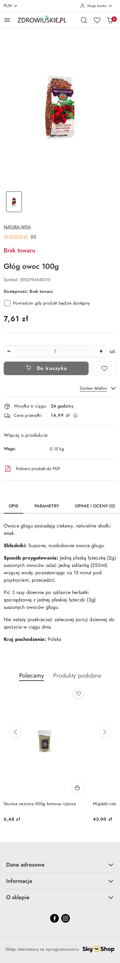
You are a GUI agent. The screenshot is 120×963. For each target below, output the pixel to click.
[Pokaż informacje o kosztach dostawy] (75, 415)
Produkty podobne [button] (77, 675)
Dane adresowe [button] (25, 865)
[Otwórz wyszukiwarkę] (84, 20)
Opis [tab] (13, 506)
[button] (20, 236)
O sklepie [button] (18, 897)
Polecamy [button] (31, 675)
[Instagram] (65, 918)
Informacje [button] (19, 881)
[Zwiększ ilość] (101, 352)
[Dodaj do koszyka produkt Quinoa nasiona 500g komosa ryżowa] (77, 787)
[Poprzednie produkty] (15, 732)
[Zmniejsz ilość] (8, 352)
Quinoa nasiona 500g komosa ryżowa (40, 804)
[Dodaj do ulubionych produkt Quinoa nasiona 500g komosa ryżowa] (78, 693)
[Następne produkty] (104, 732)
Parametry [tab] (46, 506)
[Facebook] (54, 918)
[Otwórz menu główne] (7, 19)
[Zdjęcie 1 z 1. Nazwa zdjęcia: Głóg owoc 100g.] (14, 201)
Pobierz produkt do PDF (38, 468)
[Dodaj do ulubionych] (104, 368)
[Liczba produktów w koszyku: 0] (109, 20)
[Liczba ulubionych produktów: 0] (97, 20)
